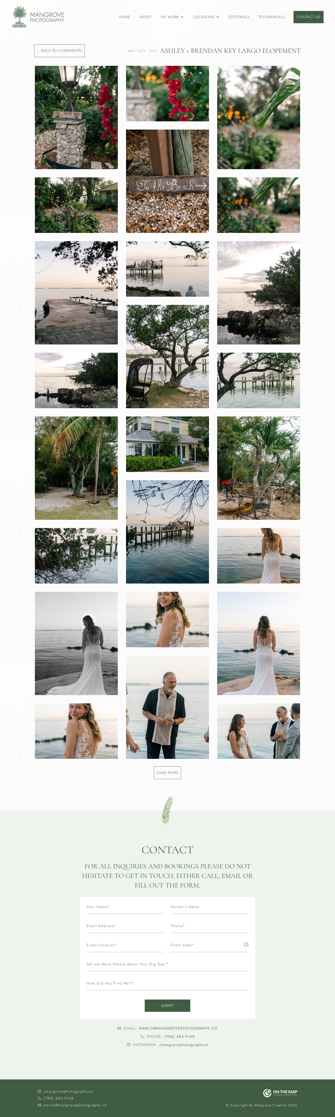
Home (124, 17)
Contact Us (308, 17)
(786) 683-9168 (180, 1036)
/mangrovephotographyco (184, 1044)
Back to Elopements (61, 50)
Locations (203, 17)
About (145, 17)
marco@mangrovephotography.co (178, 1028)
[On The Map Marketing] (280, 1093)
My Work (170, 17)
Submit (167, 1005)
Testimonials (271, 17)
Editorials (239, 17)
